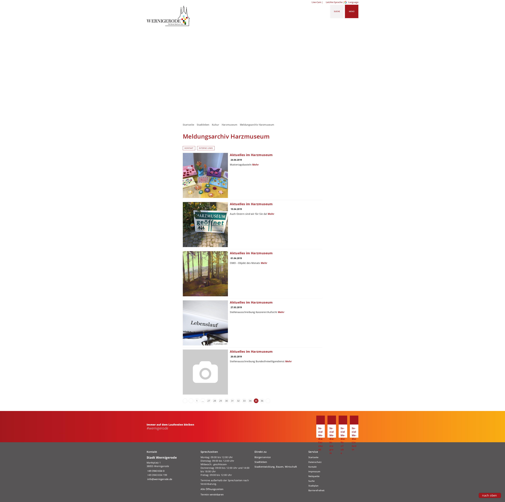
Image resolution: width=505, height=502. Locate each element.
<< (185, 401)
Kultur (215, 124)
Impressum (314, 471)
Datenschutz (315, 462)
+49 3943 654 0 (155, 470)
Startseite (188, 124)
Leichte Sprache (334, 2)
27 (208, 400)
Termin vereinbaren (212, 494)
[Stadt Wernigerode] (172, 468)
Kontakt (189, 148)
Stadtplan (313, 485)
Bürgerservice (262, 457)
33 (244, 400)
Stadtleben (203, 124)
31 (232, 400)
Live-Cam (316, 2)
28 (214, 400)
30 (226, 400)
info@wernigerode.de (159, 479)
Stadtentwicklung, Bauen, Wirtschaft (275, 466)
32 (238, 400)
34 (250, 400)
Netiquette (314, 476)
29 (220, 400)
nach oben (489, 495)
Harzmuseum (229, 124)
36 (262, 400)
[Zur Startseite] (169, 16)
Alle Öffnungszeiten (212, 489)
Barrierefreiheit (316, 490)
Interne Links (206, 148)
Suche (311, 481)
